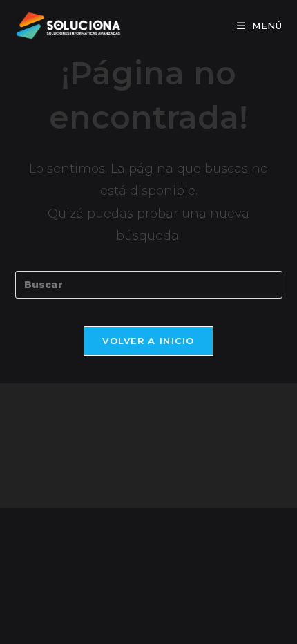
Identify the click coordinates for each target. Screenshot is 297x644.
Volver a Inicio (148, 340)
